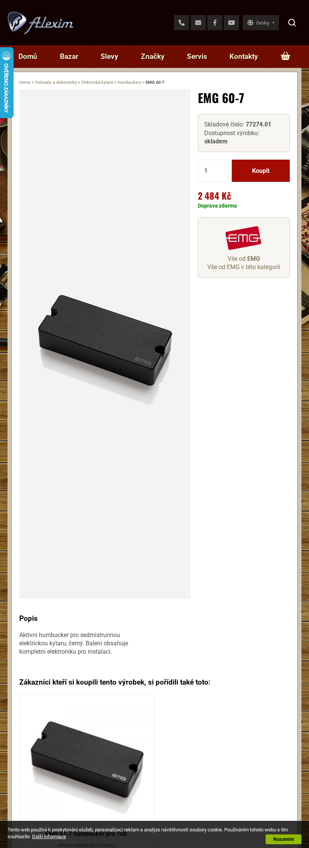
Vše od (244, 258)
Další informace (49, 836)
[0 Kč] (285, 56)
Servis (197, 56)
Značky (153, 56)
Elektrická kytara (97, 82)
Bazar (69, 56)
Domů (27, 56)
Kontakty (243, 56)
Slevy (109, 56)
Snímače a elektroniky (56, 82)
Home (25, 82)
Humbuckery (129, 82)
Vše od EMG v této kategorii (243, 267)
